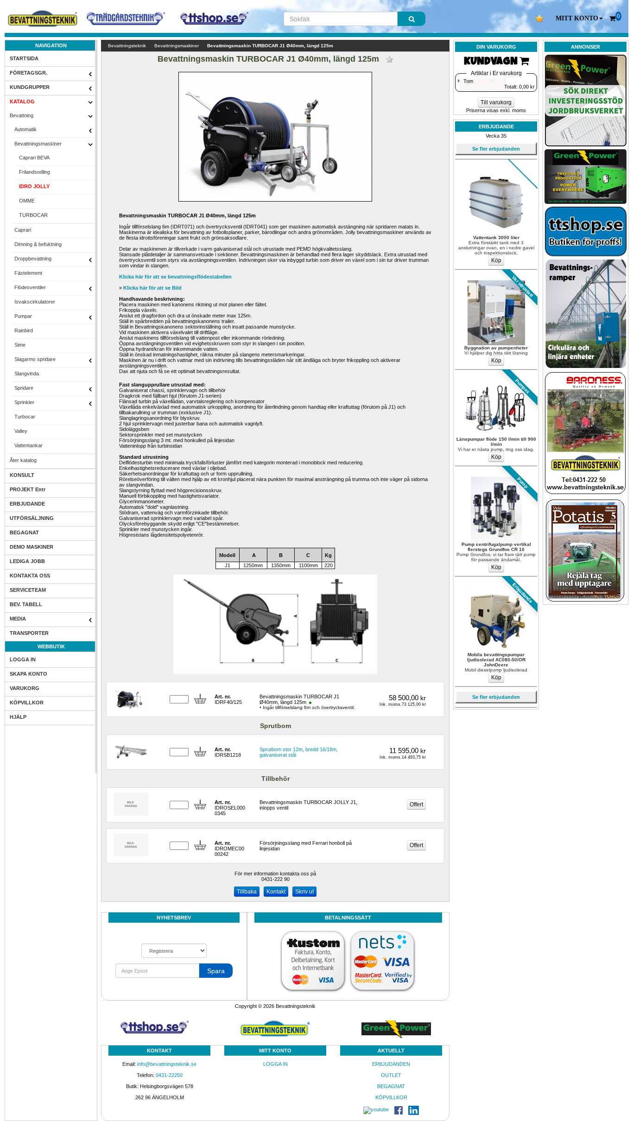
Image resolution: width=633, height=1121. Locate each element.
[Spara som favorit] (389, 59)
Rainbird (23, 330)
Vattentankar (28, 445)
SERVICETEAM (28, 590)
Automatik (25, 129)
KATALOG (22, 101)
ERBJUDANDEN (391, 1064)
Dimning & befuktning (38, 244)
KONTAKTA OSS (30, 575)
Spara (216, 971)
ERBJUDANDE (27, 504)
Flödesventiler (30, 287)
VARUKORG (24, 688)
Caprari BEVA (34, 157)
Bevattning (21, 115)
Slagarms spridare (35, 359)
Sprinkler (24, 402)
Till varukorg (496, 102)
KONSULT (22, 475)
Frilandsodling (34, 172)
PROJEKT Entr (27, 489)
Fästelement (28, 273)
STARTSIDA (24, 58)
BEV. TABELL (26, 604)
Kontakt (275, 891)
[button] (579, 18)
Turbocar (24, 416)
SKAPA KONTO (28, 674)
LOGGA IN (23, 659)
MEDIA (18, 618)
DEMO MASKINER (31, 547)
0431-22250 (169, 1075)
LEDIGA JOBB (27, 561)
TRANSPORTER (29, 633)
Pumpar (23, 316)
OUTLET (391, 1075)
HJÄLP (18, 717)
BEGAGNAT (24, 532)
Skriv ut (304, 891)
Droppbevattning (32, 258)
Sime (19, 345)
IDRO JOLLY (34, 186)
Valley (20, 431)
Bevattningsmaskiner (38, 143)
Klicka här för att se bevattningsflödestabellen (175, 276)
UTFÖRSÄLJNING (32, 518)
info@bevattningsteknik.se (166, 1064)
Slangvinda (26, 373)
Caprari (22, 230)
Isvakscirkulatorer (34, 301)
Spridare (23, 388)
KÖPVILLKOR (27, 702)
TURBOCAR (33, 215)
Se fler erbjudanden (496, 149)
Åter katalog (23, 460)
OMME (27, 200)
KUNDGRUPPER (30, 87)
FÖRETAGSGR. (28, 73)
